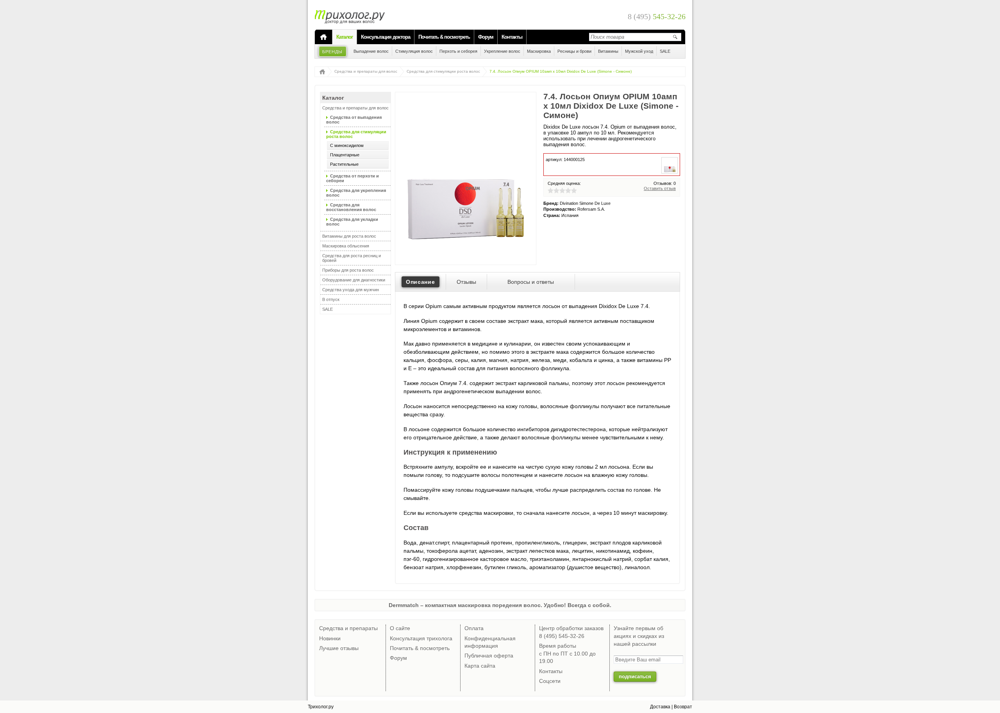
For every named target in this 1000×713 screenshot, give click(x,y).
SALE (327, 309)
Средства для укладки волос (352, 221)
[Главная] (323, 37)
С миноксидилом (347, 145)
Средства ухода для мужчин (350, 289)
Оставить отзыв (660, 188)
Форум (485, 37)
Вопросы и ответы (530, 282)
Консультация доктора (385, 37)
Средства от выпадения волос (354, 119)
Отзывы (466, 282)
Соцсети (550, 681)
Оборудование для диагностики (353, 280)
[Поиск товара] (675, 37)
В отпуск (330, 299)
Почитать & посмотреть (444, 37)
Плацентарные (344, 154)
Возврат (683, 706)
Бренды (332, 51)
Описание (420, 282)
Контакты (512, 37)
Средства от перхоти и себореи (352, 178)
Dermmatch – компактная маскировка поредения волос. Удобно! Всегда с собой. (500, 605)
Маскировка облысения (345, 246)
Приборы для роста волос (348, 270)
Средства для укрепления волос (356, 192)
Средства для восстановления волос (351, 207)
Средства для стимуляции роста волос (443, 71)
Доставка (660, 706)
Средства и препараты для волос (365, 71)
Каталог (344, 37)
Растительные (344, 164)
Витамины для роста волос (349, 236)
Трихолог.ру (321, 706)
